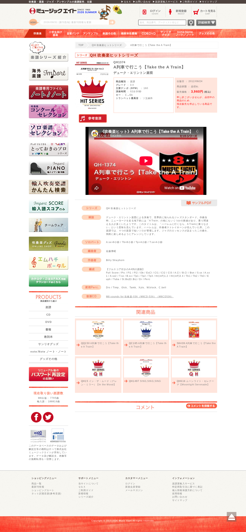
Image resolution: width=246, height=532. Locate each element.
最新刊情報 (38, 486)
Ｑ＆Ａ (82, 486)
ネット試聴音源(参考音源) (46, 493)
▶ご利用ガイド (189, 1)
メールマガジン (134, 490)
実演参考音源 (93, 118)
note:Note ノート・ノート (48, 351)
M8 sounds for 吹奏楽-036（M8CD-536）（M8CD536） (140, 296)
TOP (81, 45)
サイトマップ (179, 500)
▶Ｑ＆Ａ (126, 1)
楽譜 (48, 307)
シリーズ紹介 (86, 496)
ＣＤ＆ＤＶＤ (148, 33)
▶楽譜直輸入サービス (165, 1)
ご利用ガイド (86, 490)
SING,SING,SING (150, 381)
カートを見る (204, 11)
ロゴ (77, 16)
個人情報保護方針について (187, 490)
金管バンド (73, 33)
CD (48, 314)
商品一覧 (37, 483)
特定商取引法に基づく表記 (187, 486)
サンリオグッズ (165, 33)
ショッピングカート (43, 490)
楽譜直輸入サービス (183, 483)
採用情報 (177, 493)
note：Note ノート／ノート (185, 33)
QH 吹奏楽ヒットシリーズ (107, 45)
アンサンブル (90, 33)
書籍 (48, 329)
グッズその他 (209, 33)
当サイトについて (88, 483)
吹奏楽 (35, 33)
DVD (48, 321)
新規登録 (178, 11)
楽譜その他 (109, 33)
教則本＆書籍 (129, 33)
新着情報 (83, 493)
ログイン (152, 11)
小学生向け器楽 (55, 33)
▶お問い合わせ (142, 1)
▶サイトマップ (208, 1)
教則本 (48, 336)
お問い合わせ (179, 496)
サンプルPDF (199, 203)
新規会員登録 (132, 486)
